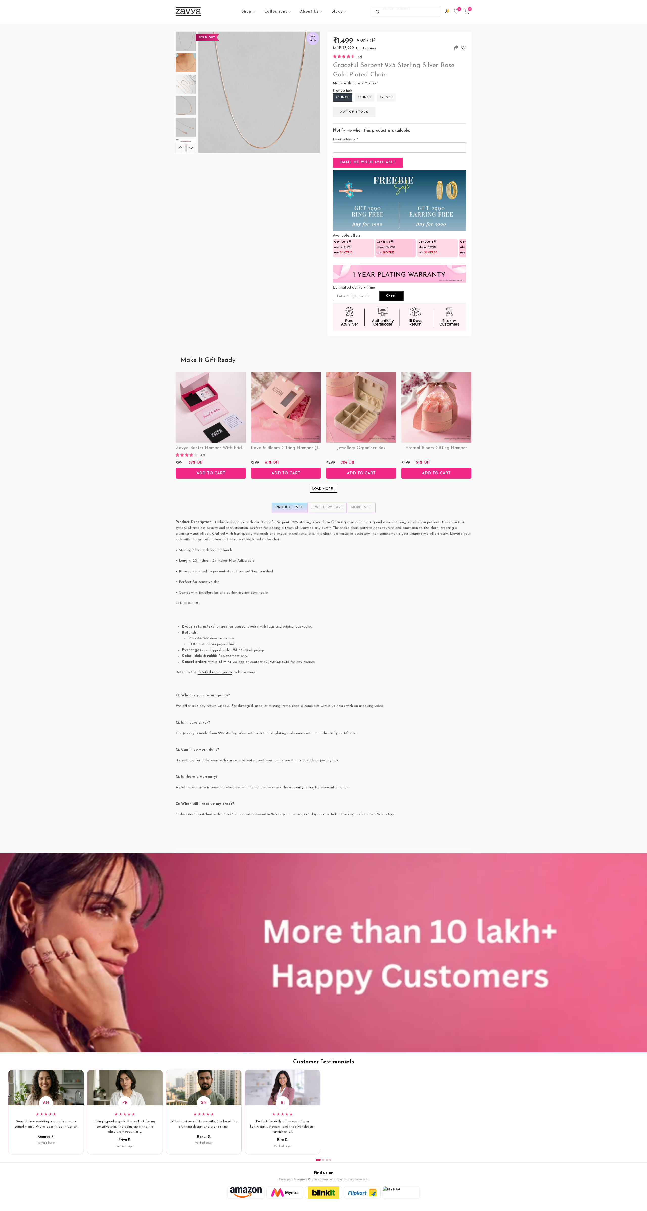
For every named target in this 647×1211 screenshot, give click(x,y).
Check (391, 296)
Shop (247, 12)
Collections (275, 12)
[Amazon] (245, 1192)
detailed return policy (215, 672)
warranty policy (301, 787)
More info (361, 507)
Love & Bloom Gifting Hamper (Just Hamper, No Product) (310, 448)
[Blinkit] (323, 1192)
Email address (345, 139)
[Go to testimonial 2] (323, 1160)
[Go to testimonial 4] (330, 1160)
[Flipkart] (362, 1192)
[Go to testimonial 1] (318, 1160)
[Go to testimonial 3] (327, 1160)
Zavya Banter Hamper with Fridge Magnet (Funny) (229, 448)
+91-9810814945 (276, 662)
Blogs (337, 12)
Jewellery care (327, 507)
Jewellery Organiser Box (361, 448)
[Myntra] (284, 1192)
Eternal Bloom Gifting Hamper (436, 448)
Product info (290, 507)
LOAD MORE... (323, 489)
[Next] (191, 148)
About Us (309, 12)
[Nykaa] (401, 1192)
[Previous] (180, 148)
